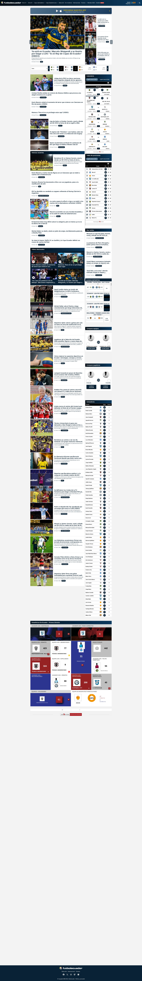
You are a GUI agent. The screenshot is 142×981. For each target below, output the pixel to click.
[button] (25, 2)
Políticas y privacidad (80, 979)
